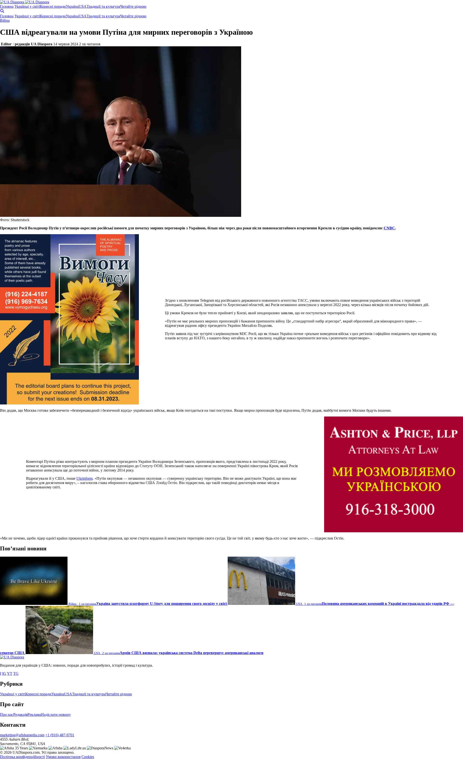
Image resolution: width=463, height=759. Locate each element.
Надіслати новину (56, 714)
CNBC (389, 228)
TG (16, 673)
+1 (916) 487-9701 (59, 735)
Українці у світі (27, 6)
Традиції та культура (103, 6)
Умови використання (63, 757)
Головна (7, 6)
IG (4, 673)
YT (9, 673)
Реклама (34, 714)
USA (83, 6)
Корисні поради (53, 6)
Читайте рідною (133, 6)
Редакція (20, 714)
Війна (5, 20)
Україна (72, 6)
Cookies (88, 757)
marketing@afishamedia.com (22, 735)
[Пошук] (2, 12)
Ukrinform (84, 478)
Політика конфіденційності (22, 757)
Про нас (6, 714)
